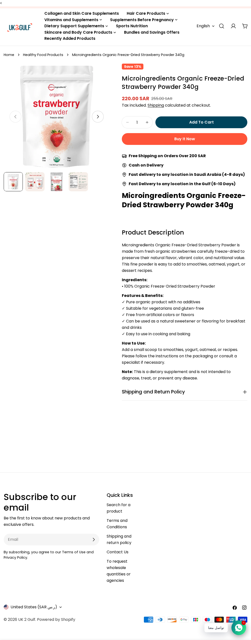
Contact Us (117, 552)
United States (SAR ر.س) (34, 607)
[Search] (221, 26)
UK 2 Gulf (26, 619)
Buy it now (184, 139)
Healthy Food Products (43, 54)
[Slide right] (98, 117)
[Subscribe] (93, 539)
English (203, 26)
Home (9, 54)
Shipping (156, 105)
